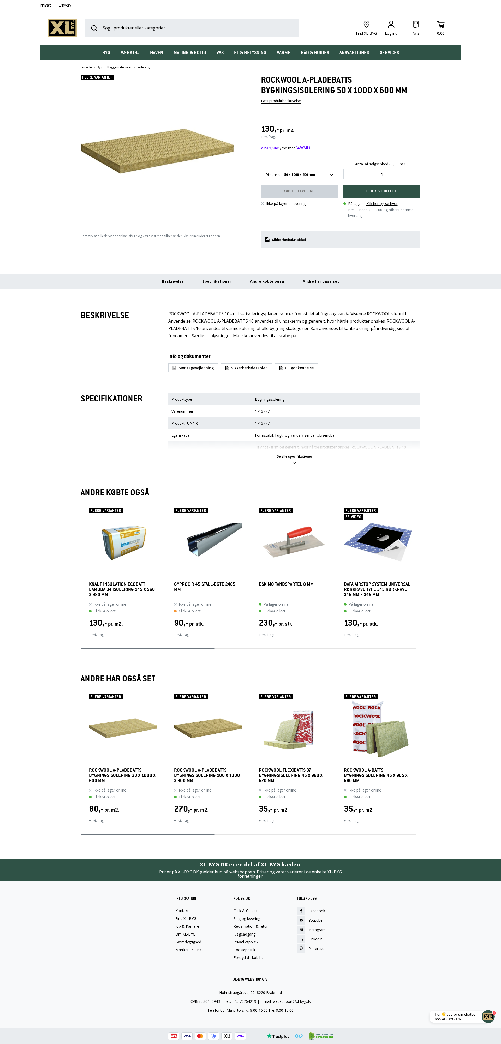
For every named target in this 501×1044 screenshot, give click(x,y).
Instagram (317, 929)
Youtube (315, 920)
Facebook (316, 910)
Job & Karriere (187, 926)
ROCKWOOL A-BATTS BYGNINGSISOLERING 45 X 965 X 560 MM (376, 775)
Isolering (143, 67)
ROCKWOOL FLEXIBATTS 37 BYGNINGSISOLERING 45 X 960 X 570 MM (291, 775)
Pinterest (316, 948)
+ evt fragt (268, 137)
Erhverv (65, 5)
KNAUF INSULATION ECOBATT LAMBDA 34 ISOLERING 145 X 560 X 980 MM (122, 589)
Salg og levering (247, 918)
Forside (86, 67)
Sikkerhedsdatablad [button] (289, 240)
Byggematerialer (119, 67)
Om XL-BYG (185, 934)
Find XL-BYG (185, 918)
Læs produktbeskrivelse (281, 100)
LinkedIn (315, 939)
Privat (45, 5)
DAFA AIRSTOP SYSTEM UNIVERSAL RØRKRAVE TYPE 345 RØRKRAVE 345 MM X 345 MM (377, 589)
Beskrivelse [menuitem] (173, 281)
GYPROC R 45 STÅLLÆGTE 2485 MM (204, 587)
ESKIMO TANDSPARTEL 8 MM (286, 584)
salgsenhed (378, 164)
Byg (99, 67)
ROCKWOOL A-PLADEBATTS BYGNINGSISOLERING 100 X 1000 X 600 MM (207, 775)
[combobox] (299, 174)
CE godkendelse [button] (299, 367)
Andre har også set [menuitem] (321, 281)
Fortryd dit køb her (249, 957)
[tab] (106, 52)
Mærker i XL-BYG (189, 950)
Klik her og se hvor (382, 203)
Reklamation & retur (251, 926)
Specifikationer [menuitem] (216, 281)
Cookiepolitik (244, 950)
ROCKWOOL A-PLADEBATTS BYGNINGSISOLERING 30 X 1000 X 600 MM (122, 775)
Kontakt (182, 911)
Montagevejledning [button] (196, 367)
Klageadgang (244, 934)
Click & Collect (246, 911)
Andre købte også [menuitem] (267, 281)
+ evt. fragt (97, 634)
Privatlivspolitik (246, 942)
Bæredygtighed (188, 942)
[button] (160, 149)
